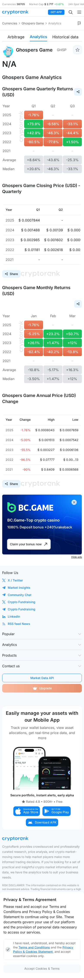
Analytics (38, 36)
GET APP (56, 12)
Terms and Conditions (34, 947)
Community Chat (19, 595)
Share (14, 274)
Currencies (9, 23)
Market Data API (42, 678)
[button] (26, 811)
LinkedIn (14, 616)
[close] (74, 502)
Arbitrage (16, 37)
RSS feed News (19, 624)
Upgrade (45, 688)
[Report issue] (79, 23)
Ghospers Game (33, 23)
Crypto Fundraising (21, 602)
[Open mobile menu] (79, 12)
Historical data (65, 37)
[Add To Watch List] (77, 50)
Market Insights (19, 587)
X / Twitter (15, 580)
